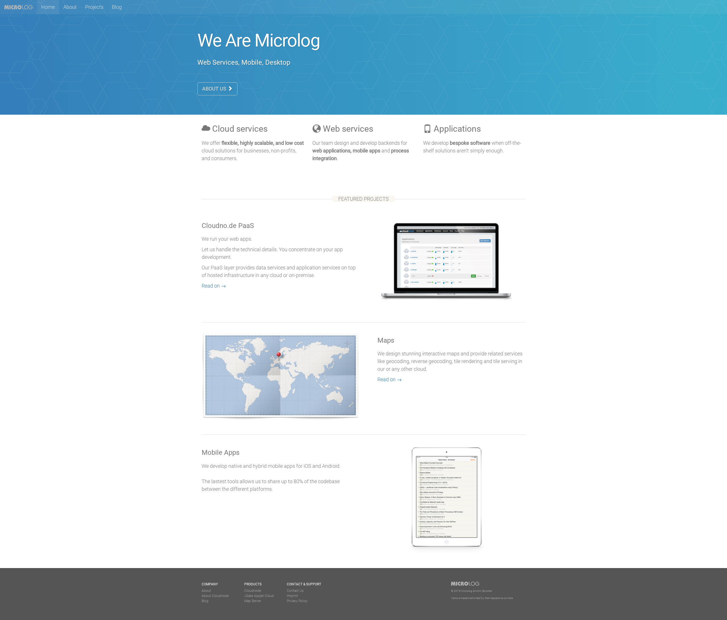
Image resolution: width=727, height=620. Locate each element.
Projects (94, 7)
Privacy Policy (297, 601)
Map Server (252, 601)
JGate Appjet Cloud (259, 596)
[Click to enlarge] (446, 500)
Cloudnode (252, 591)
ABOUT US (214, 89)
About (70, 7)
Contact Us (295, 591)
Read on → (214, 286)
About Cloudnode (215, 596)
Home (50, 7)
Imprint (292, 596)
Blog (117, 7)
